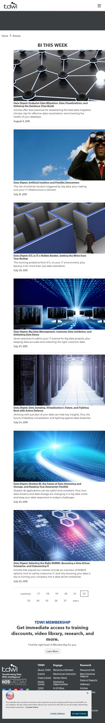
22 (84, 593)
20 (65, 593)
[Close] (87, 693)
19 (56, 593)
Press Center (44, 678)
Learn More (52, 651)
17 (38, 593)
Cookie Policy (31, 707)
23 (28, 600)
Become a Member (63, 670)
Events (41, 674)
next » (76, 600)
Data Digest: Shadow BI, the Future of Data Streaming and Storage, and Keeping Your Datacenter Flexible (47, 485)
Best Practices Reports (87, 675)
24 (37, 600)
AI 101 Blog (58, 688)
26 (56, 600)
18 (47, 593)
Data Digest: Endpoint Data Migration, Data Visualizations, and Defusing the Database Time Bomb (51, 104)
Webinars (85, 684)
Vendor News (60, 678)
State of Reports (88, 680)
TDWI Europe (41, 689)
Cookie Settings (57, 713)
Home (5, 35)
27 (65, 600)
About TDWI (44, 670)
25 (47, 600)
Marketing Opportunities (60, 683)
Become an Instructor (64, 674)
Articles (17, 35)
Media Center (41, 683)
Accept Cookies (79, 714)
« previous (25, 593)
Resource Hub (87, 670)
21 (75, 593)
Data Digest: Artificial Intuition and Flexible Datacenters (46, 182)
